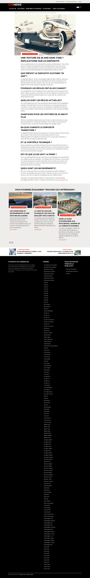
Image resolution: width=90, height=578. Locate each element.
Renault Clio (47, 461)
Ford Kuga (47, 363)
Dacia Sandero (48, 341)
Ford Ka (46, 361)
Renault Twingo (48, 481)
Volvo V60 (46, 560)
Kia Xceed (46, 411)
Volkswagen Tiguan (49, 540)
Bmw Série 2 (47, 306)
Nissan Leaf (47, 429)
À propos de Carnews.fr (71, 1)
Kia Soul (46, 405)
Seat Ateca (47, 490)
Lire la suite (13, 229)
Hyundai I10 (47, 389)
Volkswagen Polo (48, 529)
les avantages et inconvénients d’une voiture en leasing (19, 213)
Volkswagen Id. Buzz (49, 520)
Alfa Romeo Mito (48, 276)
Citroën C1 (46, 313)
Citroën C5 (46, 328)
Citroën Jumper (48, 332)
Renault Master (48, 472)
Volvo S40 (46, 549)
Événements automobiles (51, 346)
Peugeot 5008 (48, 453)
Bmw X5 (46, 308)
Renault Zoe (47, 483)
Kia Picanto (47, 400)
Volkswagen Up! (48, 544)
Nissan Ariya (47, 424)
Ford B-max (47, 352)
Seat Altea (46, 488)
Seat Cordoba (47, 492)
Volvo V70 (46, 562)
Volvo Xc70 (47, 568)
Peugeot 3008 (48, 448)
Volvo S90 (46, 553)
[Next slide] (12, 242)
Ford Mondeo (47, 365)
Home (16, 13)
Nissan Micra (47, 431)
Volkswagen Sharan (49, 531)
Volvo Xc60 (47, 566)
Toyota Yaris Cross (48, 514)
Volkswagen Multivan (49, 527)
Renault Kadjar (48, 466)
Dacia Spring (47, 343)
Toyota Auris (47, 512)
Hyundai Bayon (48, 387)
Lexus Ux (46, 415)
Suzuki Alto (47, 505)
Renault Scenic (48, 477)
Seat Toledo (47, 501)
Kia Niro (46, 398)
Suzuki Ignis (47, 507)
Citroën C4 (46, 324)
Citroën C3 (46, 317)
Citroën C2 (46, 315)
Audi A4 (46, 289)
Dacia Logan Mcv (48, 339)
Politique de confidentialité (26, 574)
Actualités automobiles (30, 54)
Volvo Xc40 (47, 564)
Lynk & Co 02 (47, 420)
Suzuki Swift (47, 509)
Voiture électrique (49, 516)
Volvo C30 (46, 547)
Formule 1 (46, 372)
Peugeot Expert (48, 455)
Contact (80, 1)
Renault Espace (48, 464)
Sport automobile (48, 503)
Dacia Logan (47, 337)
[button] (81, 7)
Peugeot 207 (47, 444)
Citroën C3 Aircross (49, 319)
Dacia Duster (47, 335)
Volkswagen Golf (48, 518)
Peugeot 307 (47, 450)
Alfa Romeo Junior (49, 273)
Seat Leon (46, 496)
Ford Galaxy (47, 359)
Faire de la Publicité (60, 1)
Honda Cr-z (47, 380)
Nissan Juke (47, 426)
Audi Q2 (46, 297)
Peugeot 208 (47, 446)
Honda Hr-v (47, 383)
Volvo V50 (46, 557)
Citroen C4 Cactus (48, 326)
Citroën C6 (46, 330)
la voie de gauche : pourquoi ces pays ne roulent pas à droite (44, 213)
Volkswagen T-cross (49, 533)
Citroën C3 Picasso (48, 321)
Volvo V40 (46, 555)
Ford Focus (47, 356)
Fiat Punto (47, 350)
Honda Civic (47, 376)
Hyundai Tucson (48, 394)
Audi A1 (46, 282)
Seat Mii (46, 498)
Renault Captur (48, 459)
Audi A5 (46, 291)
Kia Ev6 (46, 396)
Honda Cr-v (47, 378)
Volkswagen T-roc (48, 536)
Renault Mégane (48, 474)
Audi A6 (46, 293)
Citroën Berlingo (48, 311)
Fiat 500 (46, 348)
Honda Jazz (47, 385)
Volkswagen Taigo (48, 538)
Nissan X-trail (47, 437)
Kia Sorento (47, 402)
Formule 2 (46, 374)
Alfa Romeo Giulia (48, 269)
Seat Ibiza (46, 494)
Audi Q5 (46, 300)
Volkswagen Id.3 (48, 523)
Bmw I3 (46, 302)
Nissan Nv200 (47, 433)
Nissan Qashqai (48, 435)
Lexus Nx (46, 413)
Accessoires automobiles (50, 265)
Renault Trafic (48, 479)
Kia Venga (46, 409)
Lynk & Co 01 (47, 418)
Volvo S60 (46, 551)
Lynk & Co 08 (47, 422)
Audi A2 (46, 284)
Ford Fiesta (47, 354)
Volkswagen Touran (49, 542)
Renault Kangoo (48, 468)
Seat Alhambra (48, 485)
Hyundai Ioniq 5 (48, 391)
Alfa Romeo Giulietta (49, 271)
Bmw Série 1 (47, 304)
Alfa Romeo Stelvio (49, 278)
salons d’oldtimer (62, 180)
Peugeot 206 (47, 442)
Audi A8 (46, 295)
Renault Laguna (48, 470)
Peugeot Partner (48, 457)
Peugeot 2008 (48, 439)
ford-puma (47, 370)
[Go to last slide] (10, 242)
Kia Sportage (47, 407)
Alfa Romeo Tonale (49, 280)
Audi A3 (46, 287)
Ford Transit (47, 367)
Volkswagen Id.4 (48, 525)
